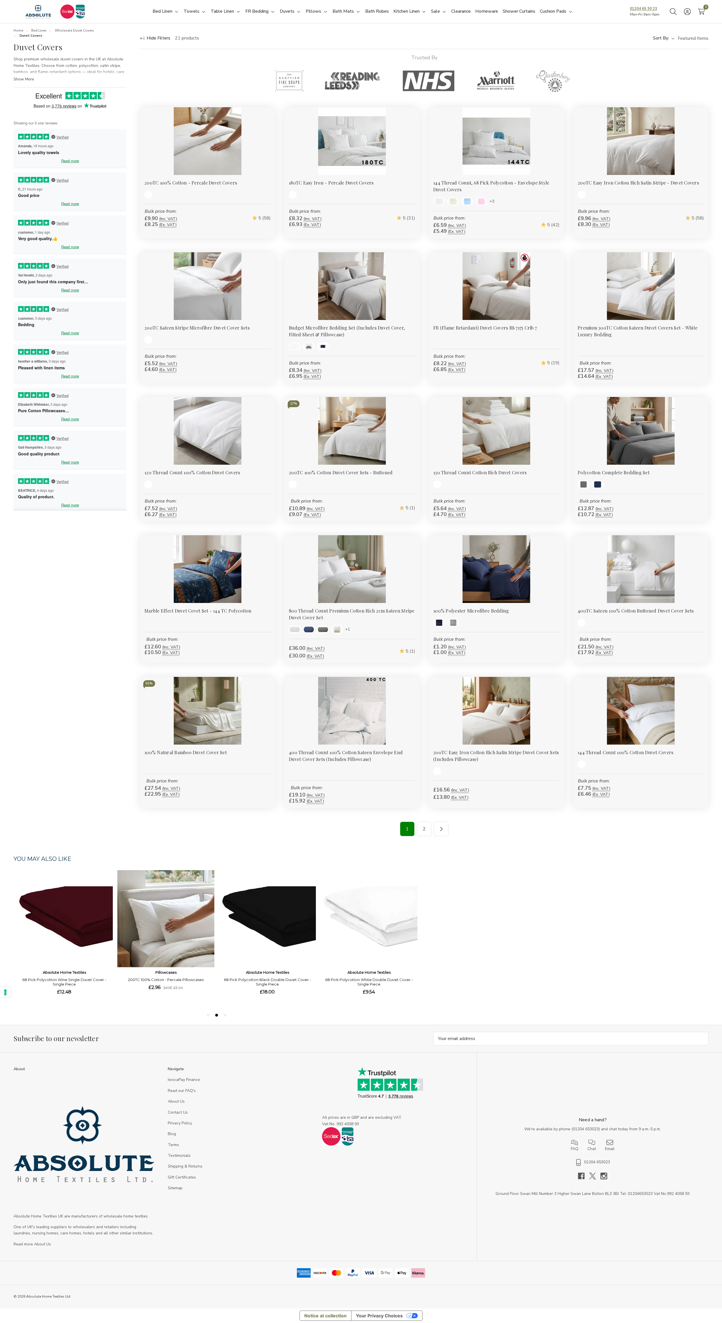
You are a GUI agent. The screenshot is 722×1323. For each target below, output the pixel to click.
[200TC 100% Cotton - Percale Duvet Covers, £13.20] (207, 141)
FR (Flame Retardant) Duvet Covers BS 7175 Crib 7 (485, 328)
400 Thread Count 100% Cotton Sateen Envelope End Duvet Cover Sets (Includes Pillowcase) (346, 755)
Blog (172, 1133)
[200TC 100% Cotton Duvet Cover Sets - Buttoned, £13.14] (352, 431)
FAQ (574, 1148)
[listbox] (692, 38)
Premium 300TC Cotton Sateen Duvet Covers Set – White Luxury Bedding (637, 331)
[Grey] (309, 346)
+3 (492, 201)
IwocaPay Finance (184, 1079)
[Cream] (453, 201)
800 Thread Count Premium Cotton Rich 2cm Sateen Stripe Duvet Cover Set (352, 614)
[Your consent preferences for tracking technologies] (5, 992)
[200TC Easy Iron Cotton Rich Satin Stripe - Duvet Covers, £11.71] (640, 141)
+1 (347, 629)
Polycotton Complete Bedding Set (614, 472)
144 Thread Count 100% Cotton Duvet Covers (625, 752)
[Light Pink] (481, 201)
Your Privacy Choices (379, 1315)
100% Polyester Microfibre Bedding (471, 611)
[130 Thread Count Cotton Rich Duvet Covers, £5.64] (496, 431)
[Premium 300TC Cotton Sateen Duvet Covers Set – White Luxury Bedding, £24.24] (640, 286)
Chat (591, 1148)
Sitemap (175, 1188)
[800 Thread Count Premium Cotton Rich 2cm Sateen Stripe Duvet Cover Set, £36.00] (352, 569)
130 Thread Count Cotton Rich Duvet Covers (480, 472)
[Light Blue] (467, 201)
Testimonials (179, 1155)
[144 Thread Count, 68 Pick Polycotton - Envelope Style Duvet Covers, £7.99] (496, 141)
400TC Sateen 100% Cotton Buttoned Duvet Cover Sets (636, 611)
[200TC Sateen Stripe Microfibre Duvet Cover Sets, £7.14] (207, 286)
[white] (148, 340)
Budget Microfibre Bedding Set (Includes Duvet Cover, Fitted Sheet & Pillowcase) (347, 331)
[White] (148, 195)
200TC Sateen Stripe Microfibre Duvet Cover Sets (197, 328)
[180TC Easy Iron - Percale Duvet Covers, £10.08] (352, 141)
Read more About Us (32, 1244)
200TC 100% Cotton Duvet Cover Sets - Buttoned (341, 472)
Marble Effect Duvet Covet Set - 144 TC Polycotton (197, 611)
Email (610, 1148)
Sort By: (661, 38)
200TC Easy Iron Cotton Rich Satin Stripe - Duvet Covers (638, 183)
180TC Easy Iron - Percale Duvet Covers (331, 183)
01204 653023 (586, 1129)
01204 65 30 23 (643, 8)
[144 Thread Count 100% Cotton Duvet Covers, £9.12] (640, 711)
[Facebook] (583, 1176)
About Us (176, 1101)
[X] (594, 1176)
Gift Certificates (182, 1177)
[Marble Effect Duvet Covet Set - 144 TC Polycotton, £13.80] (207, 569)
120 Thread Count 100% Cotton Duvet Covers (192, 472)
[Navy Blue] (323, 346)
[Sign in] (687, 12)
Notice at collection (325, 1315)
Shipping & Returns (185, 1166)
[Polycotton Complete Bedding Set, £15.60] (640, 431)
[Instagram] (603, 1176)
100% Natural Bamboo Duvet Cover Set (185, 752)
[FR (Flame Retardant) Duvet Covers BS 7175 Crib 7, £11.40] (496, 286)
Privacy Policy (180, 1123)
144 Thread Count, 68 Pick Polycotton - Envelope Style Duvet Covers (491, 186)
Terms (173, 1145)
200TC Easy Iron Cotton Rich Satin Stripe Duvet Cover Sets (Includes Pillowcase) (496, 755)
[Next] (441, 829)
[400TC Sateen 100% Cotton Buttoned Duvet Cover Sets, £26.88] (640, 569)
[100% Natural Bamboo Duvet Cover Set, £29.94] (207, 711)
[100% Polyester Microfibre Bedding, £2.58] (496, 569)
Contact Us (178, 1112)
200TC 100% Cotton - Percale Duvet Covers (190, 183)
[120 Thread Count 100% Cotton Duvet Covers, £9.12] (207, 431)
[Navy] (309, 629)
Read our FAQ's (182, 1090)
